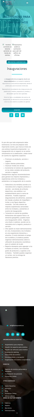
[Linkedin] (22, 334)
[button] (27, 2)
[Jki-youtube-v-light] (23, 115)
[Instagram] (17, 115)
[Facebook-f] (11, 115)
